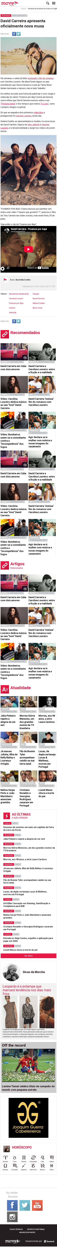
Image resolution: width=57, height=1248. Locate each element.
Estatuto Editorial (36, 1229)
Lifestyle (8, 899)
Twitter (19, 34)
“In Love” (44, 103)
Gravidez (5, 783)
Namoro (33, 362)
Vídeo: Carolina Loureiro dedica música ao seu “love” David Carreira (14, 403)
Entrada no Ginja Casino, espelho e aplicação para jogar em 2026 (28, 939)
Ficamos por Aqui (16, 303)
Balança (5, 1169)
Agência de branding (49, 1241)
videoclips (38, 112)
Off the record (14, 1045)
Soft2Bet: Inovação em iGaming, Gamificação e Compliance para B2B (26, 904)
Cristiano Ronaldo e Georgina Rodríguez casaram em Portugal (26, 798)
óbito (23, 709)
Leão (42, 1161)
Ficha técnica (16, 1229)
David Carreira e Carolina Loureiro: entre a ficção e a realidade (41, 369)
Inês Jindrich (34, 124)
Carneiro (5, 1161)
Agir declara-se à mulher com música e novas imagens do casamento (40, 442)
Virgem (51, 1161)
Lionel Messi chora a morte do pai (46, 793)
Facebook (14, 34)
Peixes (52, 1169)
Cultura (14, 9)
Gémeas (5, 709)
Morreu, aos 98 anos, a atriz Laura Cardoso (47, 718)
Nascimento (6, 744)
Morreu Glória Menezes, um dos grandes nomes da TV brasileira (27, 722)
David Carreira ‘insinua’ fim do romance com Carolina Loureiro (41, 401)
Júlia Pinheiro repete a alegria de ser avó (8, 720)
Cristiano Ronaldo (27, 783)
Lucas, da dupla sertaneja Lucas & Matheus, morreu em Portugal (47, 759)
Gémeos (23, 1161)
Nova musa (37, 308)
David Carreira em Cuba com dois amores (13, 368)
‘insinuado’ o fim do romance (40, 78)
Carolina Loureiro (23, 116)
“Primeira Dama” (8, 103)
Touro (14, 1161)
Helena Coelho (39, 303)
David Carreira (39, 298)
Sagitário (24, 1169)
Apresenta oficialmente (19, 294)
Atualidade (6, 16)
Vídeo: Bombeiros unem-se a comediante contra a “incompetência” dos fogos (13, 440)
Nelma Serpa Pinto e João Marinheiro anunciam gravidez (8, 796)
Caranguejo (33, 1161)
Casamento (34, 430)
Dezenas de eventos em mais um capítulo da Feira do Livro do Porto (28, 828)
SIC (31, 395)
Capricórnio (33, 1169)
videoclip (12, 312)
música (12, 308)
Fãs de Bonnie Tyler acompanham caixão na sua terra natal (27, 757)
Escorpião (15, 1169)
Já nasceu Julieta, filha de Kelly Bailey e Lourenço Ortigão (9, 757)
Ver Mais (28, 956)
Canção (36, 294)
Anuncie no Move (27, 1232)
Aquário (42, 1169)
